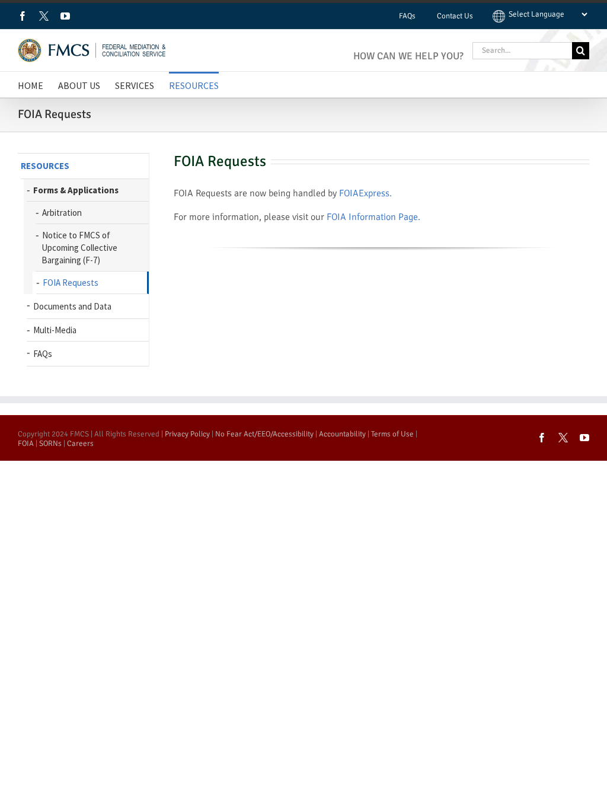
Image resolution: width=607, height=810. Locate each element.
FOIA (26, 443)
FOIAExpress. (365, 193)
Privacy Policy (187, 434)
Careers (80, 443)
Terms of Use (392, 434)
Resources (45, 165)
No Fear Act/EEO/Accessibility (264, 434)
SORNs (50, 443)
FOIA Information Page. (373, 217)
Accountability (342, 434)
